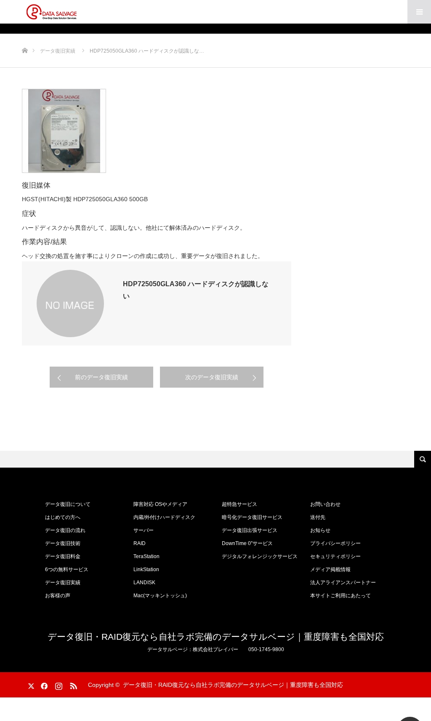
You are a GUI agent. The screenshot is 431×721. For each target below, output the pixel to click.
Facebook (43, 684)
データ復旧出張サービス (249, 530)
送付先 (317, 517)
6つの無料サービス (66, 569)
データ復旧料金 (62, 556)
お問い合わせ (325, 504)
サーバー (143, 530)
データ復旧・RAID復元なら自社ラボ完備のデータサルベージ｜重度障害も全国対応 (216, 636)
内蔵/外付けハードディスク (164, 517)
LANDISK (144, 582)
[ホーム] (24, 37)
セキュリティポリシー (335, 556)
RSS (72, 684)
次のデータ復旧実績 (211, 377)
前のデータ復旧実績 (101, 377)
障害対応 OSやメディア (160, 504)
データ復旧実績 (62, 582)
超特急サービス (239, 504)
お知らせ (320, 530)
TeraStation (146, 556)
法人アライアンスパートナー (343, 582)
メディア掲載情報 (330, 569)
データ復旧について (67, 504)
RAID (139, 543)
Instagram (57, 684)
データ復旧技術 (62, 543)
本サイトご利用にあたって (340, 596)
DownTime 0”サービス (247, 543)
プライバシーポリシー (335, 543)
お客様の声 (57, 596)
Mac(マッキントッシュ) (160, 596)
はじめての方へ (62, 517)
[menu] (419, 12)
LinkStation (146, 569)
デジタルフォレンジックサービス (260, 556)
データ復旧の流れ (65, 530)
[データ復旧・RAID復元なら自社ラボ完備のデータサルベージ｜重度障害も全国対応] (51, 11)
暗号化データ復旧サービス (252, 517)
